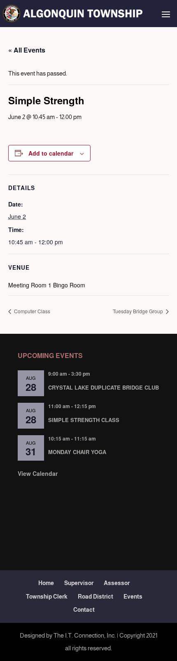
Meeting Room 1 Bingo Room (46, 285)
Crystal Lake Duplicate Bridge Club (103, 387)
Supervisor (78, 583)
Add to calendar (50, 153)
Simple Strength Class (83, 420)
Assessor (117, 583)
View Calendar (38, 473)
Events (132, 596)
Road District (95, 596)
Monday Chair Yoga (77, 452)
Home (46, 583)
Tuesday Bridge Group (138, 311)
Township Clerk (47, 596)
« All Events (26, 50)
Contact (84, 609)
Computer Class (31, 311)
